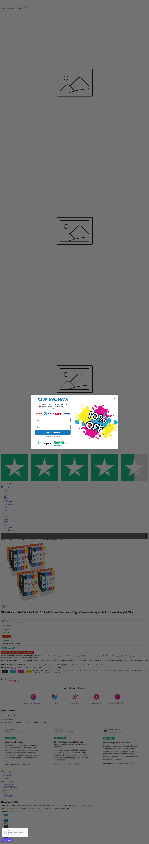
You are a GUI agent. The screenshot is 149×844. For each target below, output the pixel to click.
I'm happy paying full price (53, 436)
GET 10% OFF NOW (53, 432)
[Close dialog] (115, 397)
